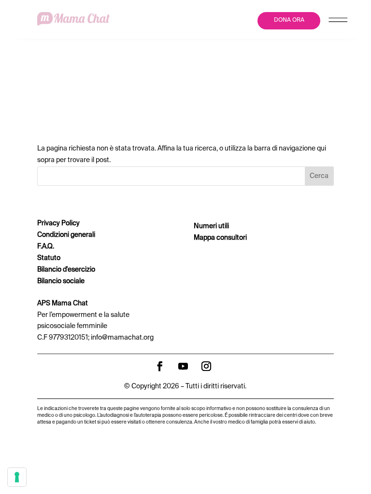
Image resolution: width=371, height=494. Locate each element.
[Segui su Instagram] (206, 366)
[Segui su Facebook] (160, 366)
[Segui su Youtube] (183, 366)
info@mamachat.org (122, 337)
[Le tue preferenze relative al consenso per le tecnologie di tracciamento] (17, 477)
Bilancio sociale (61, 281)
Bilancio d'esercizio (66, 269)
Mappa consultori (220, 237)
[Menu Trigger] (338, 22)
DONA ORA (289, 20)
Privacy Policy (58, 223)
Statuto (48, 258)
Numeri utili (211, 226)
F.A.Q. (45, 246)
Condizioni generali (66, 235)
